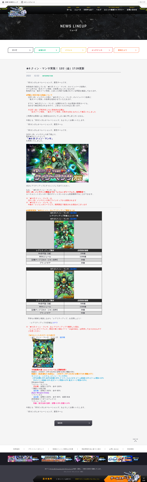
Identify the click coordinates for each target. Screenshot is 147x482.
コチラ (55, 323)
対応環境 (130, 449)
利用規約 (16, 449)
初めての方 (142, 2)
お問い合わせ (114, 449)
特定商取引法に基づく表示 (91, 449)
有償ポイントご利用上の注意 (63, 449)
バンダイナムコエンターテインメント (62, 469)
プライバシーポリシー (36, 449)
